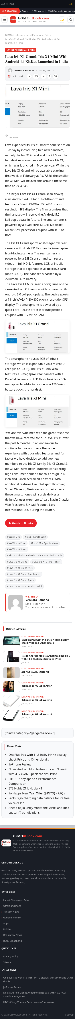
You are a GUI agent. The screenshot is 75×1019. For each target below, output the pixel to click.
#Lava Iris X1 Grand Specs (20, 580)
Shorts (62, 1011)
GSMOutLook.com (14, 35)
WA (36, 76)
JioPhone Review (20, 764)
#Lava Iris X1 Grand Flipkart (46, 561)
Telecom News (11, 911)
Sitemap (7, 962)
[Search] (70, 19)
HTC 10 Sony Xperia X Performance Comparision (29, 1002)
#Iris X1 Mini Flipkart (35, 537)
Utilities (7, 929)
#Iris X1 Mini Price (16, 543)
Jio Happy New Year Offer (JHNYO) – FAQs (37, 793)
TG (55, 76)
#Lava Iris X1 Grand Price (20, 567)
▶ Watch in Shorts (21, 522)
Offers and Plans (12, 905)
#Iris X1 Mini (13, 537)
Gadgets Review (12, 917)
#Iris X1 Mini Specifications (44, 543)
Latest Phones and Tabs (37, 35)
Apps (6, 923)
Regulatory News (12, 935)
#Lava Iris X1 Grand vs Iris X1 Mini (24, 586)
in (43, 76)
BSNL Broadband (12, 940)
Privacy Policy (10, 956)
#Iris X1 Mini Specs (16, 549)
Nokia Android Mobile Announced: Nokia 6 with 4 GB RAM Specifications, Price (34, 994)
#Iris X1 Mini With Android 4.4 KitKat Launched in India (34, 555)
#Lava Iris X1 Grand (17, 561)
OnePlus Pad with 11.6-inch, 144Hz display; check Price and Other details (38, 979)
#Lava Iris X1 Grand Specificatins (23, 574)
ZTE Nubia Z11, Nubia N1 (25, 788)
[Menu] (4, 19)
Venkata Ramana (24, 70)
